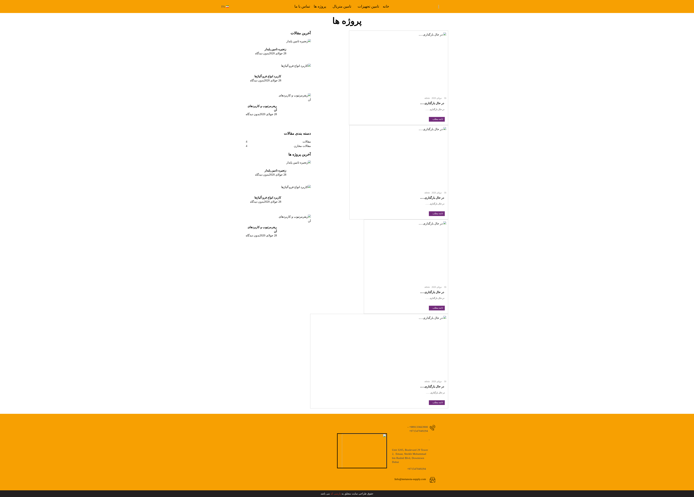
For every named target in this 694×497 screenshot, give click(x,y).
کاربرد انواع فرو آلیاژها (267, 76)
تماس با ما (302, 6)
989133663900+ (418, 427)
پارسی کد (336, 493)
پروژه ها (320, 6)
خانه (386, 6)
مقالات (307, 141)
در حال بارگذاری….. (432, 103)
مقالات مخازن (302, 145)
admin (427, 98)
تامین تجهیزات (368, 6)
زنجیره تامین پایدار (275, 49)
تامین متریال (342, 6)
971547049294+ (418, 431)
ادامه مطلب (437, 119)
